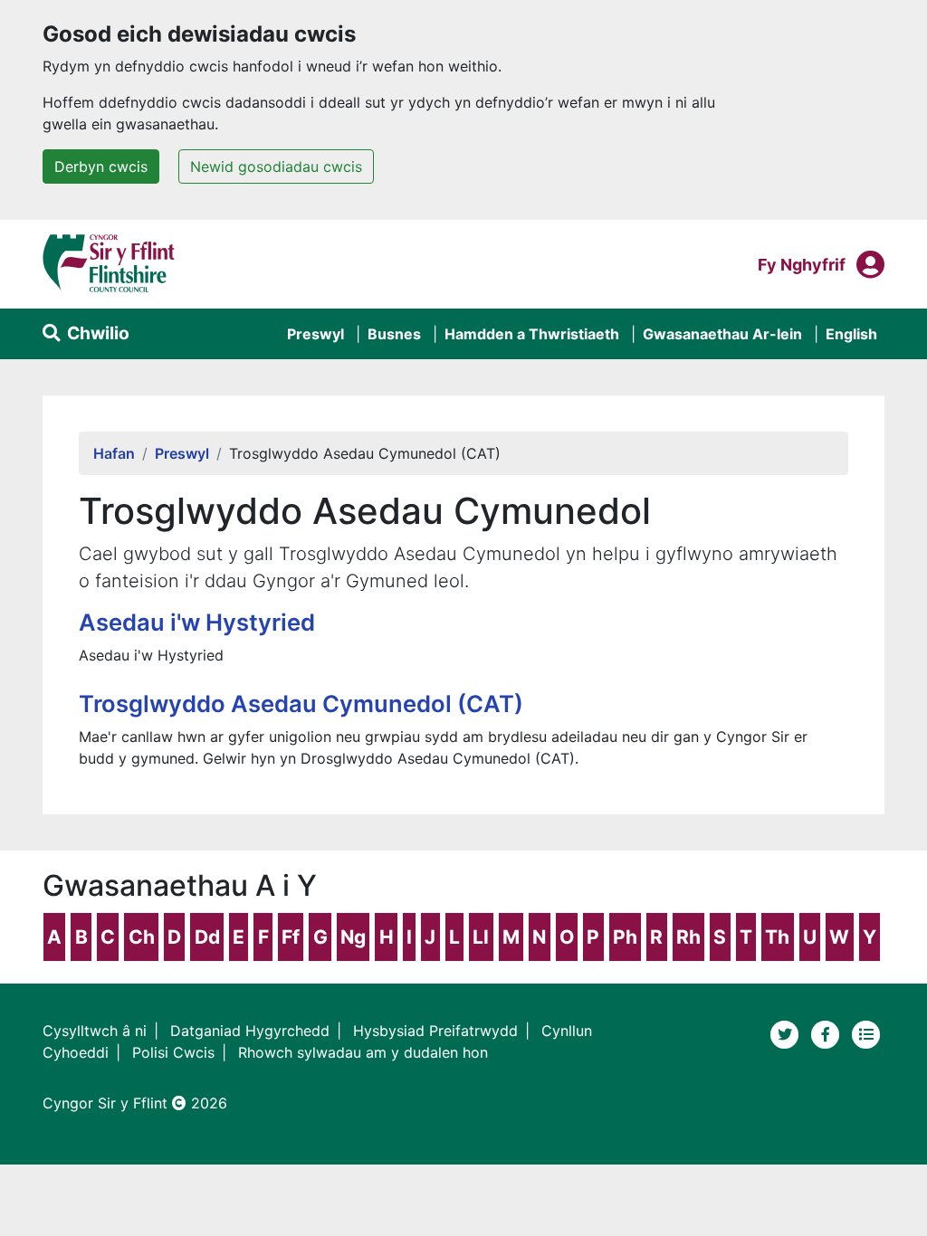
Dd (207, 937)
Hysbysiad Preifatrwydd (435, 1031)
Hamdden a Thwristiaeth (531, 334)
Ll (481, 937)
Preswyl (315, 334)
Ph (625, 937)
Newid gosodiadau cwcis (276, 166)
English (851, 334)
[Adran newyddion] (866, 1032)
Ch (142, 937)
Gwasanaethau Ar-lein (722, 334)
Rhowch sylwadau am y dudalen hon (363, 1052)
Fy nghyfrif (802, 264)
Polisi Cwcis (173, 1052)
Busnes (394, 334)
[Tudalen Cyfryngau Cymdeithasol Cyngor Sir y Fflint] (828, 1032)
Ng (353, 937)
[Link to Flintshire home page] (109, 262)
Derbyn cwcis (101, 166)
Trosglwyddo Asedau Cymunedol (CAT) (301, 703)
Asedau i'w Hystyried (197, 622)
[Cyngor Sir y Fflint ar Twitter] (787, 1032)
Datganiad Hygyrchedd (250, 1031)
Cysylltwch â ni (95, 1031)
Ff (291, 937)
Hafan (114, 453)
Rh (688, 937)
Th (777, 937)
